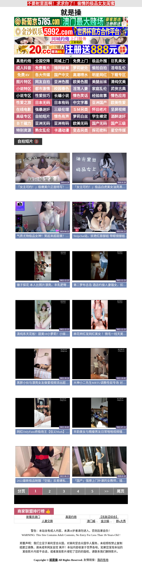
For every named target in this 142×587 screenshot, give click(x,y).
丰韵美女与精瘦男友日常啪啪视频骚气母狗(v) (104, 431)
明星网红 (99, 75)
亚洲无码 (42, 123)
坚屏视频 (118, 110)
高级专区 (23, 116)
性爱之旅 (23, 103)
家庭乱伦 (99, 89)
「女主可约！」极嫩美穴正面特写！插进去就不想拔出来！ (56, 187)
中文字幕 (80, 103)
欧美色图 (80, 82)
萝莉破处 (80, 68)
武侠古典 (118, 89)
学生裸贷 (99, 116)
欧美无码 (80, 123)
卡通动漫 (61, 130)
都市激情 (42, 89)
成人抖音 (23, 68)
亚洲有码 (61, 123)
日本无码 (42, 103)
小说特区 (23, 89)
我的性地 (102, 559)
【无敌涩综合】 (109, 516)
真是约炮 (23, 61)
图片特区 (23, 82)
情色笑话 (80, 96)
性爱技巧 (42, 96)
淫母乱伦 (118, 68)
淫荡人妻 (80, 89)
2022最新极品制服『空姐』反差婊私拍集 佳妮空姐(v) (52, 480)
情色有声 (61, 116)
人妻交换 (47, 521)
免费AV (23, 75)
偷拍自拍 (99, 68)
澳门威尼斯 (94, 521)
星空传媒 (118, 130)
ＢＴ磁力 (23, 123)
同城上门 (61, 61)
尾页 (120, 491)
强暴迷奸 (42, 110)
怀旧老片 (99, 110)
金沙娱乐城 (108, 521)
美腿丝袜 (99, 82)
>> (106, 491)
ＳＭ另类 (80, 110)
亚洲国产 (99, 103)
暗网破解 (61, 68)
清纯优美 (118, 82)
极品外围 (99, 61)
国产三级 (118, 123)
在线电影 (23, 110)
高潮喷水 (80, 75)
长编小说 (61, 96)
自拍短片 (42, 116)
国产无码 (99, 123)
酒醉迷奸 (118, 116)
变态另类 (80, 130)
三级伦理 (61, 110)
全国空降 (42, 61)
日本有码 (61, 103)
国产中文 (61, 75)
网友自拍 (42, 82)
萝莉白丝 (80, 116)
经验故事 (99, 96)
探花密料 (99, 130)
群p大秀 (121, 521)
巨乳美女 (118, 61)
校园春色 (61, 89)
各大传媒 (42, 75)
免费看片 (42, 68)
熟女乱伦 (42, 130)
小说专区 (23, 96)
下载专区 (118, 75)
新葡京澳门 (33, 516)
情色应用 (118, 96)
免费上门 (80, 61)
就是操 (71, 13)
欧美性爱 (118, 103)
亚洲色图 (61, 82)
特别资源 (23, 130)
